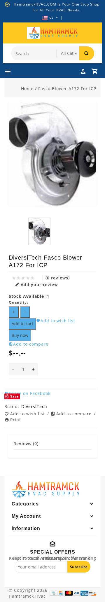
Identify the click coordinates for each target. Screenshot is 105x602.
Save (14, 396)
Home (27, 88)
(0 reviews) (58, 278)
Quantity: (18, 302)
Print (15, 419)
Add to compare (74, 413)
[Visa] (76, 593)
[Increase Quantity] (14, 312)
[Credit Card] (61, 593)
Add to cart (22, 323)
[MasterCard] (69, 593)
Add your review (39, 284)
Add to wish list (28, 413)
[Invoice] (53, 593)
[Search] (86, 53)
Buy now (20, 335)
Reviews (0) (25, 443)
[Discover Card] (92, 593)
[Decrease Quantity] (25, 312)
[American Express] (84, 593)
